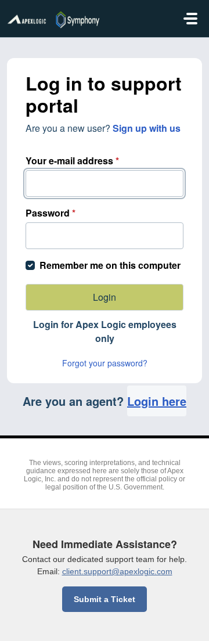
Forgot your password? (104, 363)
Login (104, 297)
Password (50, 212)
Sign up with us (147, 128)
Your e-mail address (72, 160)
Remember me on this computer (110, 265)
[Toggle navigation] (190, 18)
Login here (156, 400)
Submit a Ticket (104, 599)
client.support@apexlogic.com (117, 571)
